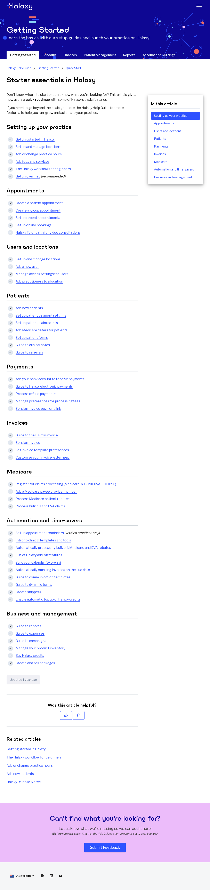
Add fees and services (32, 162)
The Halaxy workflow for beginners (34, 757)
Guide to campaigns (31, 641)
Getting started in (35, 139)
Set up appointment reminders (40, 533)
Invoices (160, 154)
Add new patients (29, 308)
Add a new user (27, 267)
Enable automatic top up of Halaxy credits (48, 599)
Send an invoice (28, 443)
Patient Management (100, 55)
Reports (129, 55)
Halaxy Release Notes (24, 782)
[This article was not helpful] (78, 715)
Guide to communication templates (43, 577)
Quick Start (73, 68)
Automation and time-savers (174, 169)
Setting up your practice (170, 116)
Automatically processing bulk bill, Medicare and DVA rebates (63, 548)
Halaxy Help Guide (19, 68)
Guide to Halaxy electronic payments (44, 386)
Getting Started (22, 55)
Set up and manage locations (38, 147)
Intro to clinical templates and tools (43, 540)
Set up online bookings (33, 225)
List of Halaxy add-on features (39, 555)
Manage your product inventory (40, 648)
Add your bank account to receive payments (50, 379)
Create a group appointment (38, 210)
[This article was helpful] (66, 715)
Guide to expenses (30, 633)
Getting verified (28, 176)
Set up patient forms (32, 338)
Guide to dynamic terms (34, 585)
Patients (160, 139)
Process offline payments (36, 394)
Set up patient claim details (37, 323)
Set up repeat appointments (38, 218)
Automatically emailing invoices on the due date (53, 570)
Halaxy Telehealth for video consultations (48, 233)
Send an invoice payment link (38, 409)
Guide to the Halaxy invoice (37, 435)
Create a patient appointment (39, 203)
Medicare (160, 162)
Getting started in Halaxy (26, 749)
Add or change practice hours (39, 154)
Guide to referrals (29, 352)
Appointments (164, 123)
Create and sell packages (35, 663)
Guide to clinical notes (33, 345)
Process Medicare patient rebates (43, 499)
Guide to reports (28, 626)
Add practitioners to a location (39, 281)
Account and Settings (159, 55)
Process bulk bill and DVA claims (40, 506)
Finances (70, 55)
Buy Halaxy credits (30, 656)
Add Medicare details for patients (41, 330)
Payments (161, 146)
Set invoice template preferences (42, 450)
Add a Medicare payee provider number (46, 491)
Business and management (173, 177)
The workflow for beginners (43, 169)
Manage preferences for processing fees (48, 401)
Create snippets (28, 592)
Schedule (49, 55)
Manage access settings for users (42, 274)
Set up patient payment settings (41, 315)
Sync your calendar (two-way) (38, 562)
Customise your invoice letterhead (43, 457)
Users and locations (167, 131)
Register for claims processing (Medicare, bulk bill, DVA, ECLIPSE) (66, 484)
